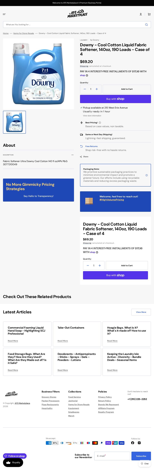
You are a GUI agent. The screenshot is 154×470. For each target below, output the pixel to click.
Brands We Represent (108, 404)
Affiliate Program (106, 408)
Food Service (74, 397)
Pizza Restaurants (50, 404)
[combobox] (77, 24)
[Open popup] (99, 122)
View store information (92, 116)
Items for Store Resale (23, 33)
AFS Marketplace (22, 403)
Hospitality (47, 408)
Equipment (73, 408)
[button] (4, 14)
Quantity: (84, 82)
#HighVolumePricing (112, 199)
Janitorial (72, 401)
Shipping (84, 66)
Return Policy (104, 401)
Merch (71, 416)
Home (6, 33)
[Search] (147, 24)
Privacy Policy (105, 397)
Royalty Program (106, 412)
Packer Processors (50, 401)
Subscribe (141, 456)
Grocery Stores (49, 397)
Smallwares (73, 412)
